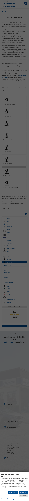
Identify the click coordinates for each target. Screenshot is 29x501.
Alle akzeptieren (13, 492)
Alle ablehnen (23, 492)
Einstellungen (23, 495)
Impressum (18, 499)
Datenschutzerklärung (7, 499)
